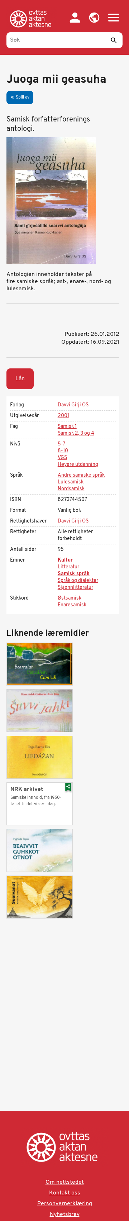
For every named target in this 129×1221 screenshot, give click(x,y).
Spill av (19, 97)
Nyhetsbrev (65, 1214)
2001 (63, 415)
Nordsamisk (71, 489)
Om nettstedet (65, 1182)
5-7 (61, 444)
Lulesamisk (70, 482)
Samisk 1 (67, 426)
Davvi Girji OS (73, 405)
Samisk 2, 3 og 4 (76, 433)
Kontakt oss (64, 1193)
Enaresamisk (72, 605)
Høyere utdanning (78, 464)
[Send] (113, 40)
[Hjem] (31, 18)
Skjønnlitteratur (75, 587)
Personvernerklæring (64, 1203)
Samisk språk (74, 574)
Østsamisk (69, 598)
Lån (20, 378)
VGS (62, 457)
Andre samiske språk (81, 475)
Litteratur (68, 567)
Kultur (65, 560)
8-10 (63, 451)
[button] (94, 17)
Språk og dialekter (78, 580)
